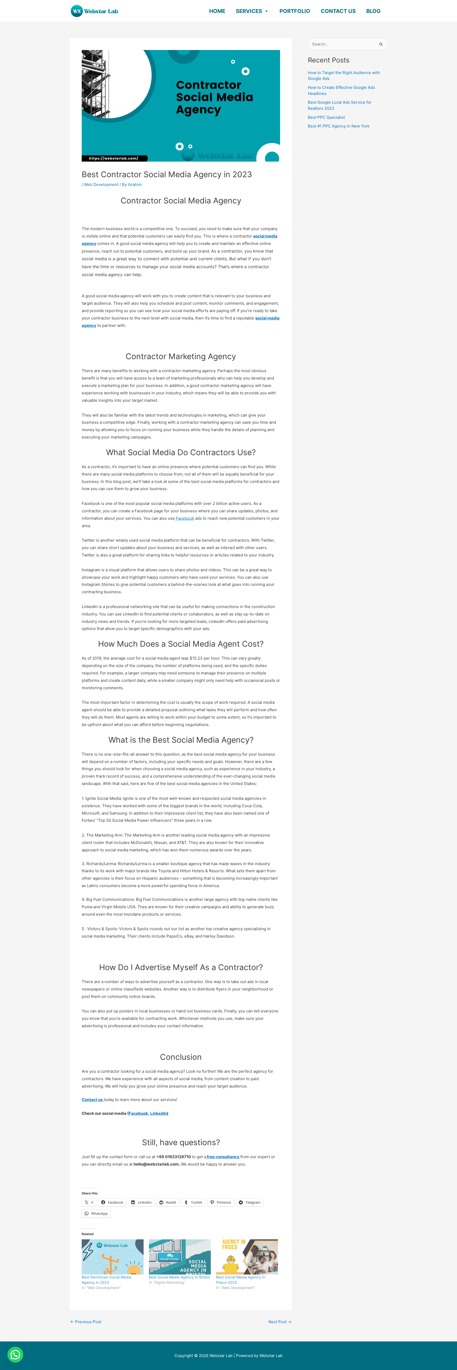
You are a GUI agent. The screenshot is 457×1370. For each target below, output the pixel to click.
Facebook (184, 518)
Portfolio (295, 11)
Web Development (101, 184)
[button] (15, 1355)
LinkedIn (158, 1113)
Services (249, 11)
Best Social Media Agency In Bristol (179, 1277)
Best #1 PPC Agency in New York (338, 126)
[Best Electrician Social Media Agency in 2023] (113, 1257)
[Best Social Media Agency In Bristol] (180, 1257)
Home (217, 11)
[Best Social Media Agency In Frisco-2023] (247, 1257)
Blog (373, 11)
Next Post (279, 1322)
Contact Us (338, 11)
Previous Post (85, 1322)
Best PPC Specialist (326, 117)
